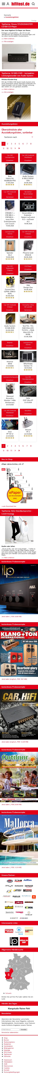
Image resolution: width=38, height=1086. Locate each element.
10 (7, 148)
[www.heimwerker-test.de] (29, 935)
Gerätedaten (8, 1046)
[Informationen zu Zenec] (24, 918)
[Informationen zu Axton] (27, 880)
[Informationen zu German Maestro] (27, 890)
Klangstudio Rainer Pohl (19, 1008)
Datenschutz (8, 1066)
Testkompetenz (9, 1042)
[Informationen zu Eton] (17, 890)
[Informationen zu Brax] (9, 886)
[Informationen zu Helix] (16, 896)
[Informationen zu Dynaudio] (19, 886)
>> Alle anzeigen (7, 41)
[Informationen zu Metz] (19, 902)
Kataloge (7, 1050)
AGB (5, 1064)
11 (11, 148)
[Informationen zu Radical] (29, 908)
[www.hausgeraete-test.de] (19, 935)
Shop (6, 1038)
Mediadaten (8, 1062)
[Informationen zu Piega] (19, 907)
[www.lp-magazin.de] (14, 945)
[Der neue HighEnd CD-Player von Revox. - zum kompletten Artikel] (19, 57)
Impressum (8, 1060)
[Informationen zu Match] (9, 902)
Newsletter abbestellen (10, 1032)
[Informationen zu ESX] (9, 891)
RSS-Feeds (8, 1052)
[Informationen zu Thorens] (19, 912)
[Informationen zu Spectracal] (9, 912)
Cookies (7, 1068)
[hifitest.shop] (24, 945)
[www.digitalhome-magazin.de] (9, 935)
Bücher (6, 1040)
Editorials (7, 1056)
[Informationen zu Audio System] (18, 881)
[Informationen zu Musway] (29, 902)
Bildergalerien (9, 1048)
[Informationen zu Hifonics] (26, 896)
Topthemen (8, 1054)
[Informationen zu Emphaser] (29, 886)
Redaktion (7, 1044)
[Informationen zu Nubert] (9, 907)
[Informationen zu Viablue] (28, 913)
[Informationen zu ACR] (9, 881)
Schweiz (8, 993)
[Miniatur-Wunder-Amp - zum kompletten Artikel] (19, 107)
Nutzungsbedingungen (12, 1072)
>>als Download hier (9, 506)
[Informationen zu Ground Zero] (6, 896)
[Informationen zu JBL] (34, 897)
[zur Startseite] (20, 4)
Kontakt (6, 1070)
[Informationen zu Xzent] (14, 918)
